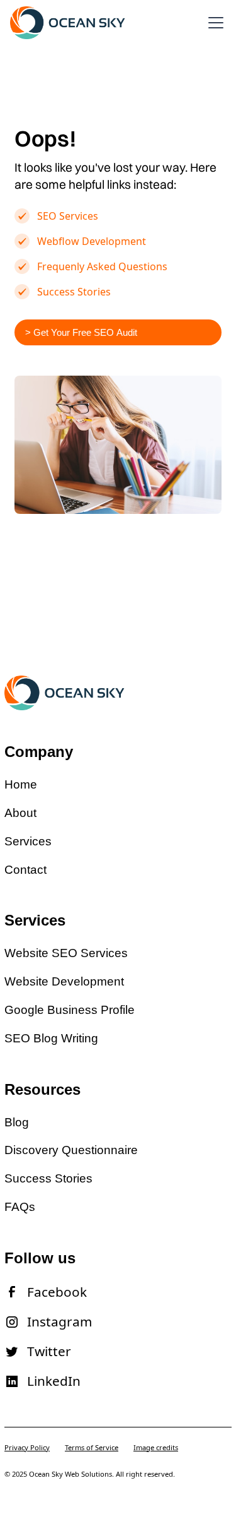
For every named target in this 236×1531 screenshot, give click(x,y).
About (20, 812)
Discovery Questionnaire (71, 1150)
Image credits (155, 1447)
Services (28, 841)
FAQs (19, 1206)
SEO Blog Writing (51, 1038)
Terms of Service (91, 1447)
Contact (25, 869)
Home (20, 784)
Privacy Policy (27, 1447)
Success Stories (48, 1178)
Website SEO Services (66, 953)
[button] (213, 23)
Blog (16, 1122)
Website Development (64, 981)
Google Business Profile (69, 1009)
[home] (68, 23)
